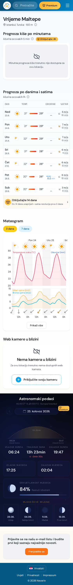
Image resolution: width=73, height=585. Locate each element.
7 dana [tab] (25, 228)
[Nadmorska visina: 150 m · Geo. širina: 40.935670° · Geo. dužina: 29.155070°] (35, 24)
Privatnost (33, 575)
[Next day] (63, 411)
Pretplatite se (36, 551)
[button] (66, 5)
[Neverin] (7, 5)
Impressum (49, 575)
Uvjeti (20, 575)
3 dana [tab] (10, 228)
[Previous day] (9, 411)
